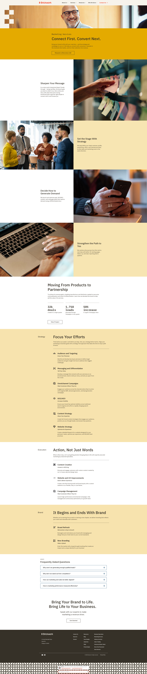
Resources (81, 2)
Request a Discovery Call (63, 53)
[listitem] (42, 655)
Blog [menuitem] (85, 636)
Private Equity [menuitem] (87, 647)
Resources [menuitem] (86, 634)
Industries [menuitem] (86, 641)
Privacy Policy (102, 654)
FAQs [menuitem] (85, 644)
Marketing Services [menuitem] (98, 636)
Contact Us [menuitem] (75, 634)
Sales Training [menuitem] (97, 641)
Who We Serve (92, 2)
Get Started (73, 620)
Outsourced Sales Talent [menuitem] (99, 644)
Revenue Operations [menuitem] (98, 634)
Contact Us (102, 2)
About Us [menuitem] (75, 636)
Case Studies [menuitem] (87, 639)
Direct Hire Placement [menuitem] (99, 647)
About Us (64, 2)
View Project (55, 322)
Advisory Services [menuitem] (98, 639)
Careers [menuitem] (75, 639)
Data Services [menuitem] (97, 649)
